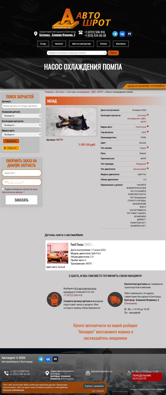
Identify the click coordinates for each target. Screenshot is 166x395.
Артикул (6, 101)
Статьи (103, 44)
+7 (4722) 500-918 (73, 295)
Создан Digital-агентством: (147, 389)
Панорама (130, 303)
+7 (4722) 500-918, (95, 32)
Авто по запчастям (81, 44)
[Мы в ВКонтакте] (122, 36)
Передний (141, 164)
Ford (138, 127)
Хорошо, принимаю (94, 386)
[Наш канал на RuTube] (129, 36)
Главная (49, 92)
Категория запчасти (12, 121)
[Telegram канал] (115, 36)
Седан (143, 148)
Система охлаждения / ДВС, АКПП (85, 92)
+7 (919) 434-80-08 (95, 35)
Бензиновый (139, 169)
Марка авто (8, 130)
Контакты (121, 44)
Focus (143, 127)
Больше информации (13, 390)
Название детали (11, 112)
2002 (144, 132)
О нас (43, 44)
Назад (52, 100)
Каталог (59, 44)
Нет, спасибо (98, 391)
